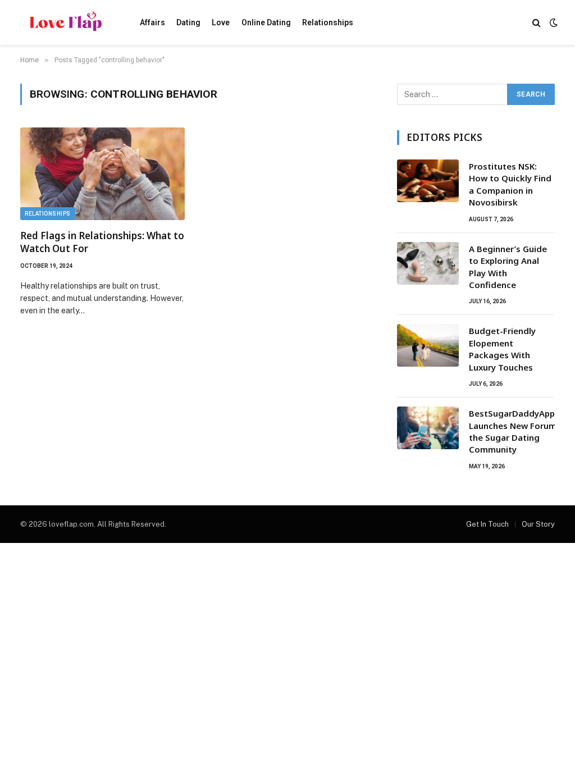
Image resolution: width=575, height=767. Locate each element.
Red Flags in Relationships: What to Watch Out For (102, 242)
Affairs (152, 22)
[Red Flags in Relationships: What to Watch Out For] (102, 173)
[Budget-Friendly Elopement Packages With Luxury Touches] (428, 345)
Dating (188, 22)
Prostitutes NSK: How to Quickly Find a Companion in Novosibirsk (510, 184)
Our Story (538, 524)
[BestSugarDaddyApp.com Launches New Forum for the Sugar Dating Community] (428, 428)
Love (221, 22)
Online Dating (266, 22)
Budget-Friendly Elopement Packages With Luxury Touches (502, 348)
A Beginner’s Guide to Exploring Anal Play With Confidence (508, 266)
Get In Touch (487, 524)
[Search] (536, 22)
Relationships (327, 22)
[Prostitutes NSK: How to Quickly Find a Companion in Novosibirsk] (428, 180)
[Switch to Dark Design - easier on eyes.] (552, 22)
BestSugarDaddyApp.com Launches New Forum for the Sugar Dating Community (522, 431)
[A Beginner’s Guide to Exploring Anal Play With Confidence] (428, 263)
